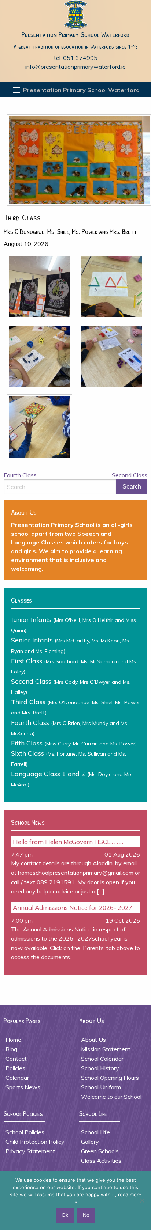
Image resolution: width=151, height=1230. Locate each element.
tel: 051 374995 (75, 57)
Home (13, 1039)
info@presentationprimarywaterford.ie (75, 66)
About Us (93, 1039)
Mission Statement (105, 1049)
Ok (65, 1215)
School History (100, 1068)
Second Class (129, 475)
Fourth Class (20, 475)
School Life (95, 1132)
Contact (16, 1058)
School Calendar (102, 1058)
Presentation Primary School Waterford (75, 34)
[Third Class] (77, 162)
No (86, 1215)
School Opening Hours (110, 1077)
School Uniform (101, 1087)
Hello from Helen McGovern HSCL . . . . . (68, 842)
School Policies (24, 1132)
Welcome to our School (111, 1096)
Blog (11, 1049)
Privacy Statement (30, 1151)
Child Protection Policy (35, 1141)
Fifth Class (74, 743)
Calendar (17, 1077)
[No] (142, 1200)
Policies (15, 1068)
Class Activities (101, 1160)
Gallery (90, 1141)
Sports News (22, 1087)
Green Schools (100, 1151)
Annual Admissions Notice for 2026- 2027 (72, 907)
